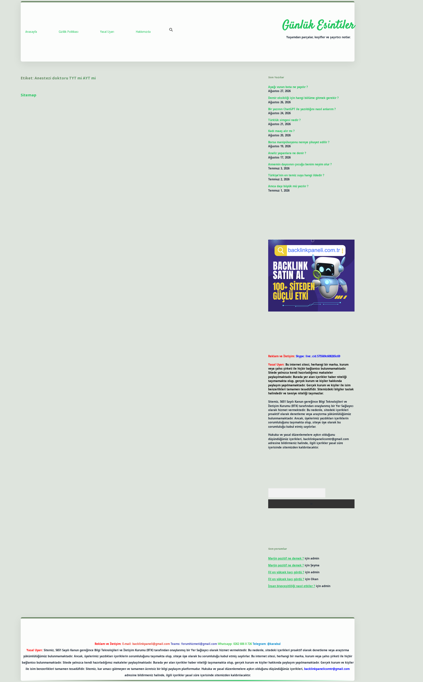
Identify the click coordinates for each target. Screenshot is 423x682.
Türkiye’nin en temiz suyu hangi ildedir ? (296, 175)
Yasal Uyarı (107, 32)
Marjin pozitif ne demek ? (286, 558)
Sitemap (28, 95)
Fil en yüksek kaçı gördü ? (286, 572)
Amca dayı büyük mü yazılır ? (288, 186)
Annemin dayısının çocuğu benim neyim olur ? (300, 164)
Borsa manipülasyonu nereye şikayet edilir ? (298, 142)
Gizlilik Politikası (68, 32)
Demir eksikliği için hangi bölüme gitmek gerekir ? (303, 98)
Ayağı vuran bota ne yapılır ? (288, 87)
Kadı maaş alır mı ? (281, 131)
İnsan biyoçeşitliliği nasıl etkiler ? (291, 586)
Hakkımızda (143, 32)
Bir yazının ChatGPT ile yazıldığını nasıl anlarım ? (302, 109)
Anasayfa (31, 32)
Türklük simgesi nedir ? (284, 120)
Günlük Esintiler (318, 25)
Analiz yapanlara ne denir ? (287, 153)
